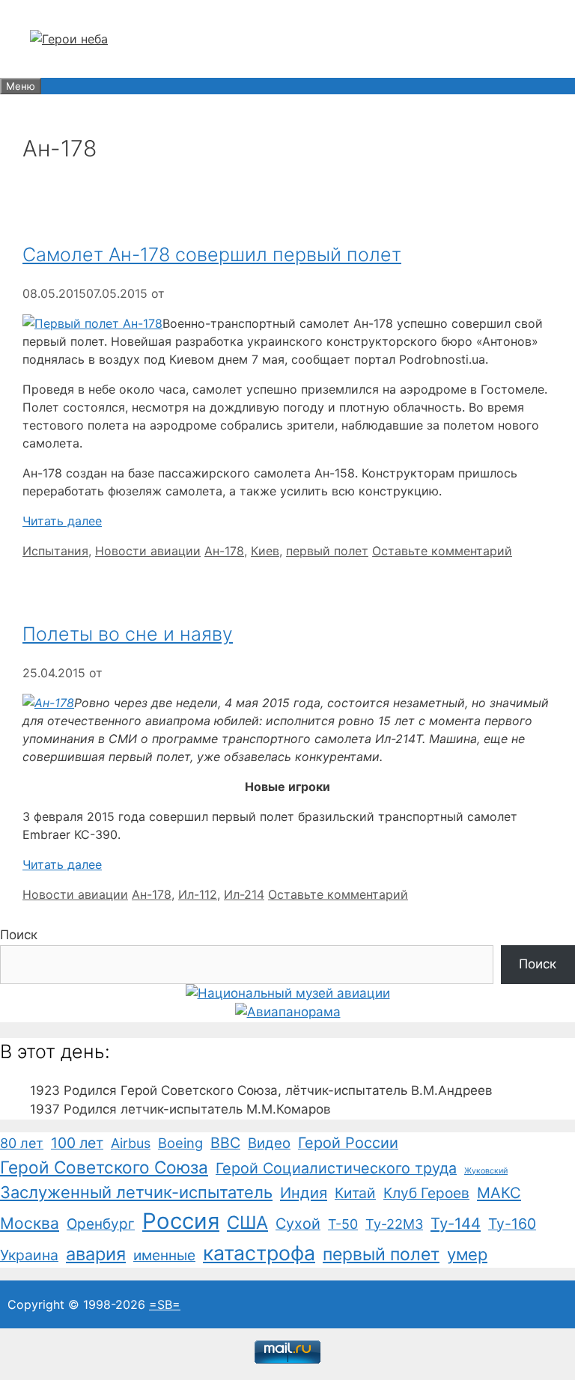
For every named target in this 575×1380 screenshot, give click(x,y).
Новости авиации (148, 550)
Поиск (18, 934)
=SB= (164, 1304)
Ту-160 (512, 1224)
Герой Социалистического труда (336, 1168)
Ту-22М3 (394, 1224)
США (247, 1222)
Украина (29, 1255)
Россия (180, 1221)
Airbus (130, 1143)
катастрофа (259, 1253)
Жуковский (486, 1171)
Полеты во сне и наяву (127, 634)
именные (164, 1255)
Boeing (180, 1143)
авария (96, 1254)
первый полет (327, 550)
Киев (265, 550)
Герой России (348, 1143)
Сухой (298, 1224)
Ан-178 (224, 550)
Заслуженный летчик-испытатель (136, 1192)
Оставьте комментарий (442, 550)
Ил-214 (244, 894)
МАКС (499, 1193)
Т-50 (343, 1224)
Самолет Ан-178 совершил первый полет (211, 254)
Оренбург (101, 1224)
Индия (303, 1193)
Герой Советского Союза (104, 1167)
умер (467, 1254)
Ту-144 (456, 1223)
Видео (269, 1143)
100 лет (77, 1143)
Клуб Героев (426, 1193)
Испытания (55, 550)
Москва (29, 1223)
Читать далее (62, 520)
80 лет (21, 1143)
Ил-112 (197, 894)
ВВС (225, 1143)
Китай (355, 1193)
